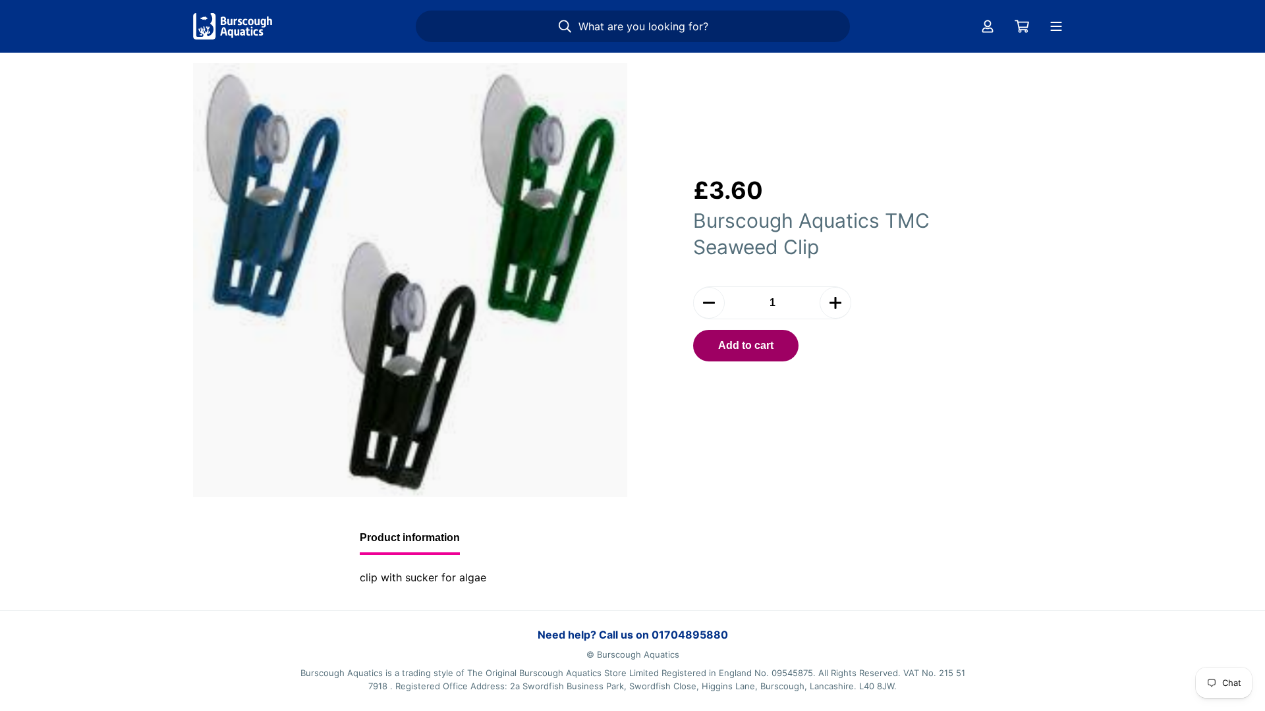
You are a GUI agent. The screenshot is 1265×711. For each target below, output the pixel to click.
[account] (987, 26)
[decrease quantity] (709, 303)
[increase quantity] (835, 303)
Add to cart (745, 345)
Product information (410, 537)
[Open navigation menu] (1056, 26)
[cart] (1022, 26)
